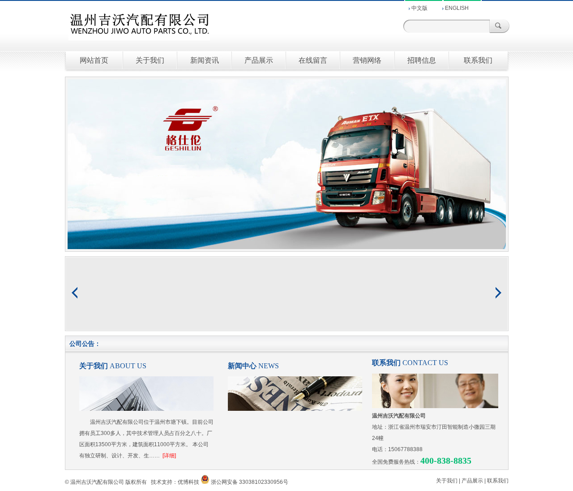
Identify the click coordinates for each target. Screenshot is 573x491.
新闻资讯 (204, 60)
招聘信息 (421, 60)
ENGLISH (457, 8)
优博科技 (188, 482)
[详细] (169, 455)
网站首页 (94, 60)
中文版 (419, 8)
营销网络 (367, 60)
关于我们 (150, 60)
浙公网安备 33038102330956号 (249, 482)
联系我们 (478, 60)
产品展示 (258, 60)
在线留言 (313, 60)
